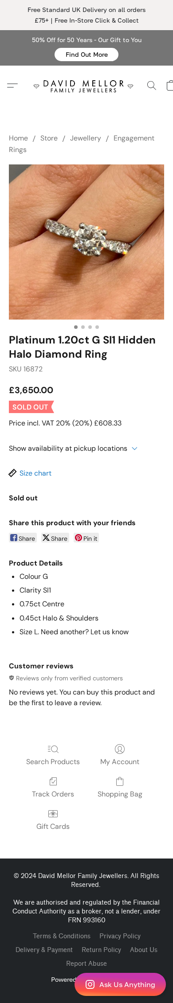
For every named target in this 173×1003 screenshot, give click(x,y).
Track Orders (53, 794)
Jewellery (85, 138)
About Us (143, 950)
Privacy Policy (120, 936)
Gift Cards (53, 826)
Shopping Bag (120, 794)
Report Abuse (86, 964)
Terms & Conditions (61, 936)
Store (49, 138)
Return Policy (101, 950)
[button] (86, 54)
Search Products (53, 761)
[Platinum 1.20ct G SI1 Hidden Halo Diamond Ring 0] (86, 242)
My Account (119, 761)
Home (18, 138)
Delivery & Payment (44, 950)
